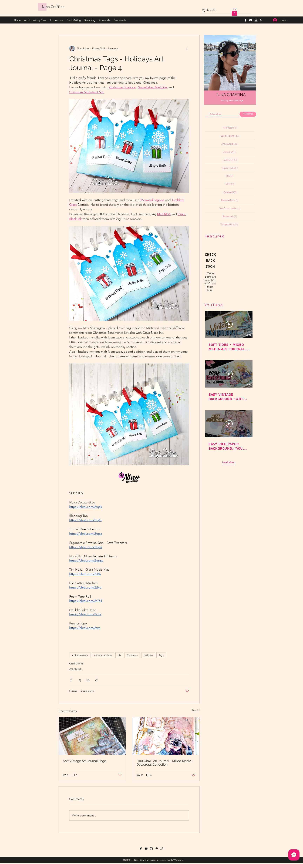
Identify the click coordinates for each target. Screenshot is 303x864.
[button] (234, 12)
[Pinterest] (261, 20)
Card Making (76, 663)
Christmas (132, 655)
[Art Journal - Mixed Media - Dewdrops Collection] (165, 736)
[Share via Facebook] (71, 680)
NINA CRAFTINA (231, 94)
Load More (228, 462)
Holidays (148, 655)
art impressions (80, 655)
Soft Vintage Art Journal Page (84, 761)
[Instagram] (256, 20)
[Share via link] (96, 680)
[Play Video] (229, 324)
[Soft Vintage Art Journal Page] (92, 736)
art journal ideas (103, 655)
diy (119, 655)
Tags (161, 655)
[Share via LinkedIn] (88, 680)
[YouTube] (250, 20)
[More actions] (187, 48)
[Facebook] (245, 20)
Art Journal (75, 668)
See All (196, 710)
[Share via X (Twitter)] (79, 680)
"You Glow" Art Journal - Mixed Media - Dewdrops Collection (164, 762)
